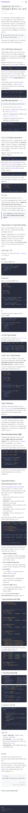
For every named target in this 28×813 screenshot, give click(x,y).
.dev (5, 1)
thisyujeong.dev (4, 810)
